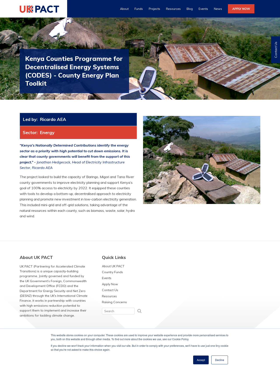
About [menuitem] (124, 9)
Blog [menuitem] (190, 9)
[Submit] (139, 310)
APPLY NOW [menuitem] (241, 9)
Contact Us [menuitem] (110, 290)
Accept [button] (201, 360)
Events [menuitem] (203, 9)
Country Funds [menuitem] (112, 272)
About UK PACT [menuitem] (113, 266)
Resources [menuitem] (173, 9)
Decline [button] (219, 360)
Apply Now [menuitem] (110, 284)
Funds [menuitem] (139, 9)
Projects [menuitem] (154, 9)
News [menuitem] (218, 9)
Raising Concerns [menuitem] (114, 302)
